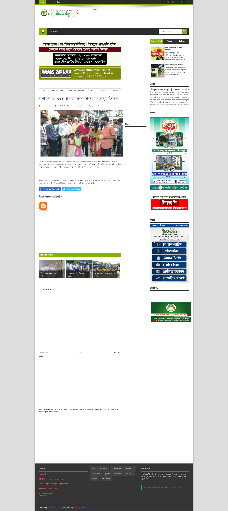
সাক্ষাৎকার (172, 95)
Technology (175, 104)
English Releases (163, 102)
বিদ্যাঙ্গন (94, 478)
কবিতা (181, 104)
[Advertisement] (141, 18)
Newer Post (43, 353)
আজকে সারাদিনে (168, 92)
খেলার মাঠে (165, 95)
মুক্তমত (107, 473)
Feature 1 (180, 95)
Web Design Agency (55, 508)
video (163, 97)
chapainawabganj (74, 106)
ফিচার (151, 100)
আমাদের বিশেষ (116, 468)
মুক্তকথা (186, 95)
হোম (93, 468)
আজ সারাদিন (53, 31)
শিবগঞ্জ (158, 97)
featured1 (179, 97)
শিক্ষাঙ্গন (187, 92)
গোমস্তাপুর (186, 97)
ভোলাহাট (162, 104)
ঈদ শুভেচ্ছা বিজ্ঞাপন (170, 97)
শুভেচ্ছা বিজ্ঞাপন (168, 104)
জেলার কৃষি (153, 97)
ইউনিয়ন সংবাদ (153, 102)
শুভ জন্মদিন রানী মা (170, 100)
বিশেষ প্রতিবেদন (155, 92)
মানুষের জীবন (56, 2)
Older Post (117, 353)
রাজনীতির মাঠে (154, 95)
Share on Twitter (73, 189)
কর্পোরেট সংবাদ (175, 102)
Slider (99, 106)
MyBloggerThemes (80, 508)
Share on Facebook (51, 189)
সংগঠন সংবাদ (179, 92)
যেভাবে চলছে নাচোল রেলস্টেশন (174, 65)
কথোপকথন (117, 473)
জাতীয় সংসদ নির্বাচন (158, 100)
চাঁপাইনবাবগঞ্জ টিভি (154, 104)
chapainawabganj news (89, 106)
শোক (160, 95)
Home (80, 353)
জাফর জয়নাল (182, 102)
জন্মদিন (184, 104)
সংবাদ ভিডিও (106, 478)
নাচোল (187, 102)
